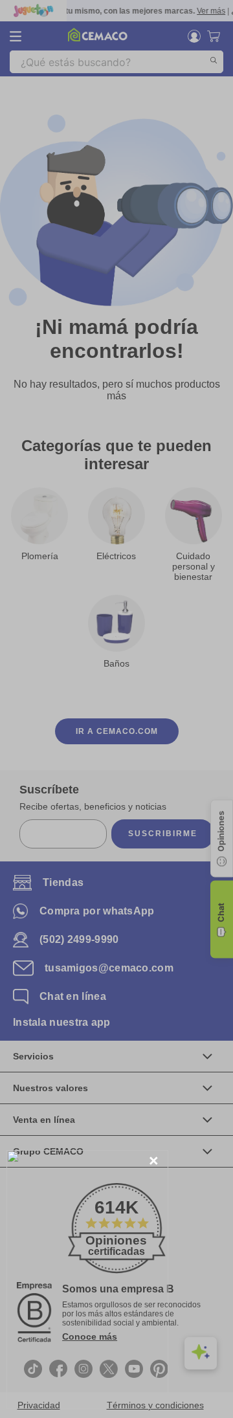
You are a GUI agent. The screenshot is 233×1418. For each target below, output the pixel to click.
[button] (153, 1161)
